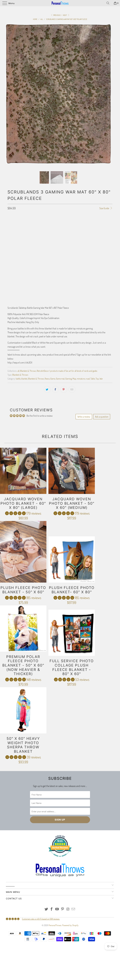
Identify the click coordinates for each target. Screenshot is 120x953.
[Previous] (11, 97)
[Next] (105, 97)
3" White (83, 227)
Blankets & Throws (28, 370)
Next (65, 15)
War (101, 378)
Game (52, 378)
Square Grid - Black (18, 235)
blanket (24, 378)
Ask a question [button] (101, 416)
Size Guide (104, 208)
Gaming (68, 378)
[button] (15, 513)
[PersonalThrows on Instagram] (68, 909)
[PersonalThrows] (60, 3)
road (88, 378)
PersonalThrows (55, 925)
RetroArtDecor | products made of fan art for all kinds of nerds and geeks (67, 370)
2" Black (24, 227)
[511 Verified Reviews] (60, 858)
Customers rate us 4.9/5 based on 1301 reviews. (41, 919)
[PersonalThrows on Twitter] (46, 909)
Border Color (14, 267)
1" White (60, 227)
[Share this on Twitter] (47, 389)
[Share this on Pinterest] (63, 389)
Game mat (60, 378)
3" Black (36, 227)
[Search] (109, 3)
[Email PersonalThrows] (73, 909)
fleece (47, 378)
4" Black (48, 227)
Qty (9, 280)
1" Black (12, 227)
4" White (95, 227)
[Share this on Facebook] (55, 389)
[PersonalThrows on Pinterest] (62, 909)
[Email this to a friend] (72, 389)
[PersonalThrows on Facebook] (51, 909)
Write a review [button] (83, 416)
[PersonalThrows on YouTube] (57, 909)
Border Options (14, 243)
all (18, 370)
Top (97, 378)
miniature (81, 378)
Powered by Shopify (70, 925)
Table (92, 378)
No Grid (57, 235)
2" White (71, 227)
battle (18, 378)
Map (74, 378)
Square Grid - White (40, 235)
